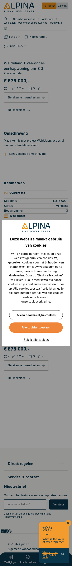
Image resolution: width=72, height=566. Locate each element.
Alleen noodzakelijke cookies (36, 315)
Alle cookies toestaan (36, 327)
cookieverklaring (39, 301)
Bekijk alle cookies (36, 340)
